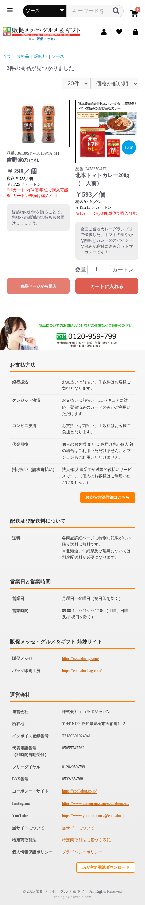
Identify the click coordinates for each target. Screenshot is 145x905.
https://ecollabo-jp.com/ (80, 658)
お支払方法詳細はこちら (107, 497)
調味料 (40, 56)
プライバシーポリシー (82, 852)
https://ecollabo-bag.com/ (82, 670)
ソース (58, 56)
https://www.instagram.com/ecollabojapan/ (95, 803)
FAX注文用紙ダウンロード (105, 867)
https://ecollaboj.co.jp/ (79, 791)
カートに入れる (106, 286)
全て (7, 56)
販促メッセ (45, 39)
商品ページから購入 (38, 286)
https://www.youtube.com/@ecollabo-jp (93, 815)
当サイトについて (78, 828)
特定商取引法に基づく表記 (86, 840)
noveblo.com (81, 897)
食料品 (23, 56)
